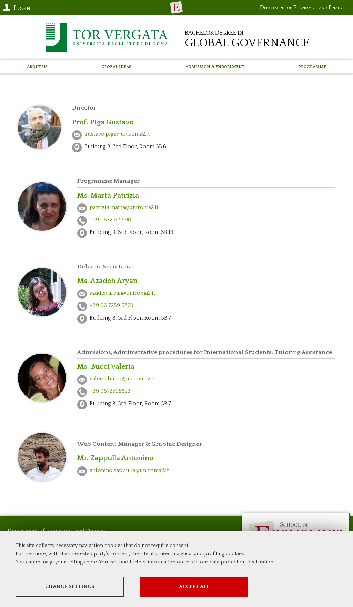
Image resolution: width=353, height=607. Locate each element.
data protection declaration (241, 562)
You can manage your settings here (56, 562)
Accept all (194, 586)
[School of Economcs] (176, 8)
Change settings (69, 586)
